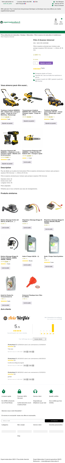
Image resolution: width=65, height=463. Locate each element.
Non (31, 351)
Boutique (23, 35)
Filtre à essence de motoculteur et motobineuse (47, 35)
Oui (26, 351)
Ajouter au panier (46, 63)
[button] (32, 32)
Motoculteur (30, 35)
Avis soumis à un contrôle (54, 319)
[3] (53, 328)
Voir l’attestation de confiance (53, 317)
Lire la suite (27, 162)
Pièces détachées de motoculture (10, 35)
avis (43, 68)
